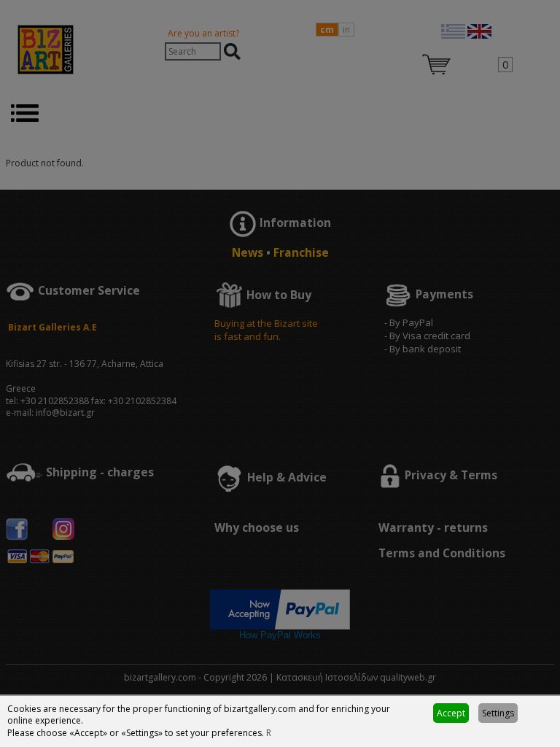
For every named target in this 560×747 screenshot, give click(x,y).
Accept (451, 713)
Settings (498, 713)
